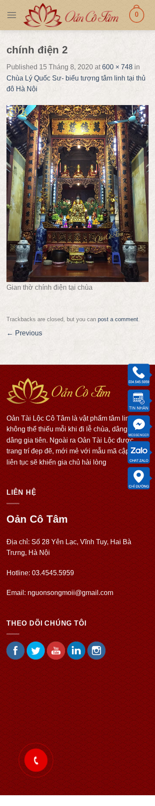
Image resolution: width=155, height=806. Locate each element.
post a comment (118, 319)
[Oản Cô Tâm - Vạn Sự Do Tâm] (70, 15)
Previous (24, 333)
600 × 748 (117, 67)
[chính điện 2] (77, 193)
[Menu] (11, 14)
